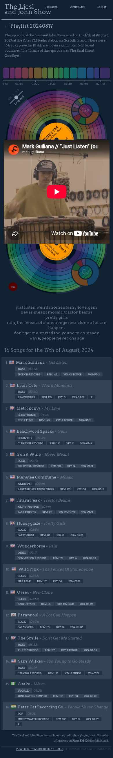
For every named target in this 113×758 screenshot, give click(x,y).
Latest (101, 6)
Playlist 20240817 (31, 26)
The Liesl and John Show (27, 9)
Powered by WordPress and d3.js (39, 749)
